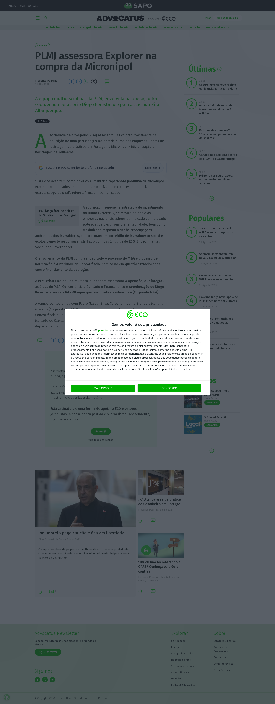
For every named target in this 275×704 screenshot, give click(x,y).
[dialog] (137, 352)
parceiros (103, 330)
